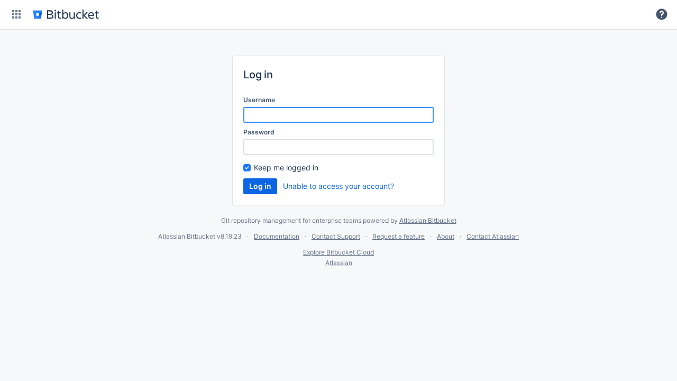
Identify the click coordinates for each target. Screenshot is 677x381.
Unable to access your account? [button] (338, 186)
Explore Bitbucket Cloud (338, 252)
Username (259, 100)
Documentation (276, 236)
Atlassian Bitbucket (427, 220)
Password (259, 132)
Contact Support (336, 236)
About (445, 236)
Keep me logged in (286, 167)
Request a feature (398, 236)
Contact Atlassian (492, 236)
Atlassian (338, 263)
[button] (16, 14)
